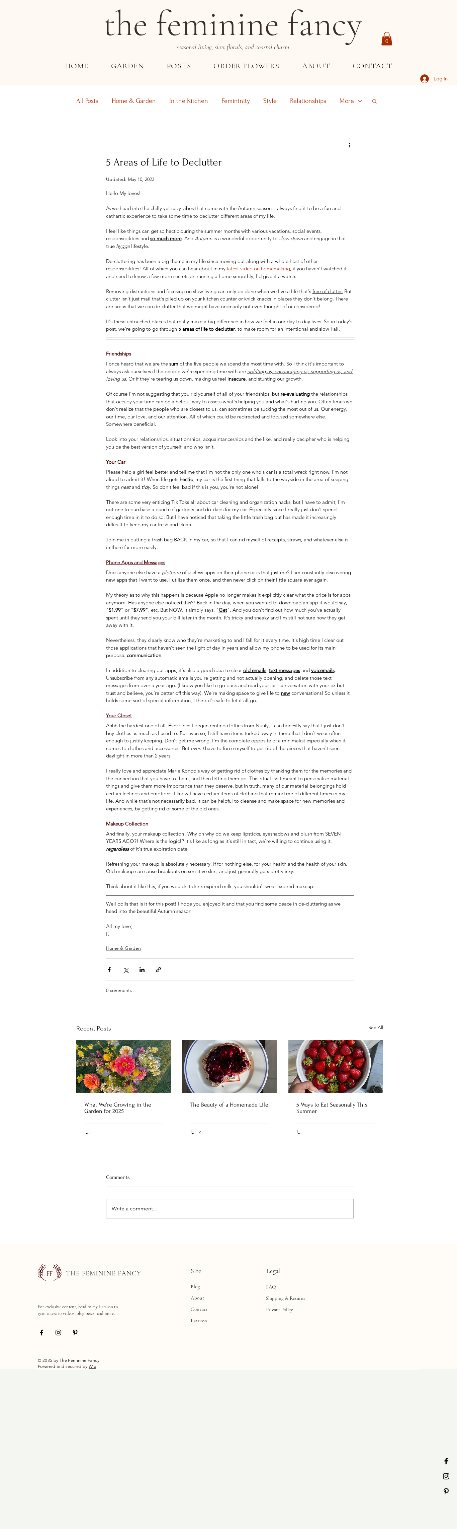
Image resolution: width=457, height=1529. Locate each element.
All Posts (87, 101)
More (347, 101)
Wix (92, 1366)
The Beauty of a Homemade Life (229, 1105)
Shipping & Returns (285, 1298)
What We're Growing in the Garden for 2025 (117, 1108)
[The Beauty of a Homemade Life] (229, 1066)
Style (270, 101)
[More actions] (350, 145)
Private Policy (279, 1310)
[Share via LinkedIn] (142, 970)
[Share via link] (158, 970)
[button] (386, 39)
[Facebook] (446, 1461)
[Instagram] (446, 1476)
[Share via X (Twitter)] (125, 970)
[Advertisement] (200, 1416)
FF (50, 1273)
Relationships (308, 101)
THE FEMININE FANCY (103, 1273)
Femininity (235, 101)
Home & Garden (134, 101)
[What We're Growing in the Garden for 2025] (123, 1066)
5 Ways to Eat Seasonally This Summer (331, 1108)
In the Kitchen (188, 101)
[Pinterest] (446, 1491)
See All (375, 1027)
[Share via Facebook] (109, 970)
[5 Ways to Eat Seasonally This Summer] (335, 1066)
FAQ (271, 1287)
